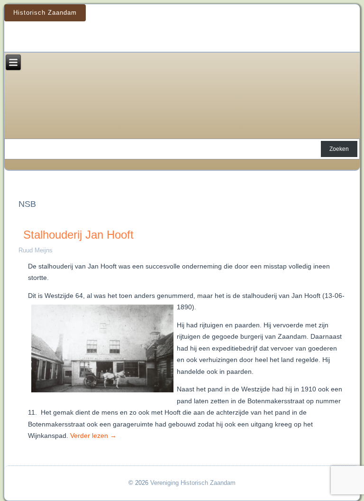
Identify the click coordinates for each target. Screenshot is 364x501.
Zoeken (339, 149)
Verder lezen (93, 435)
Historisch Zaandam (45, 12)
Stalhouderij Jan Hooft (78, 234)
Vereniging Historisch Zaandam (193, 482)
